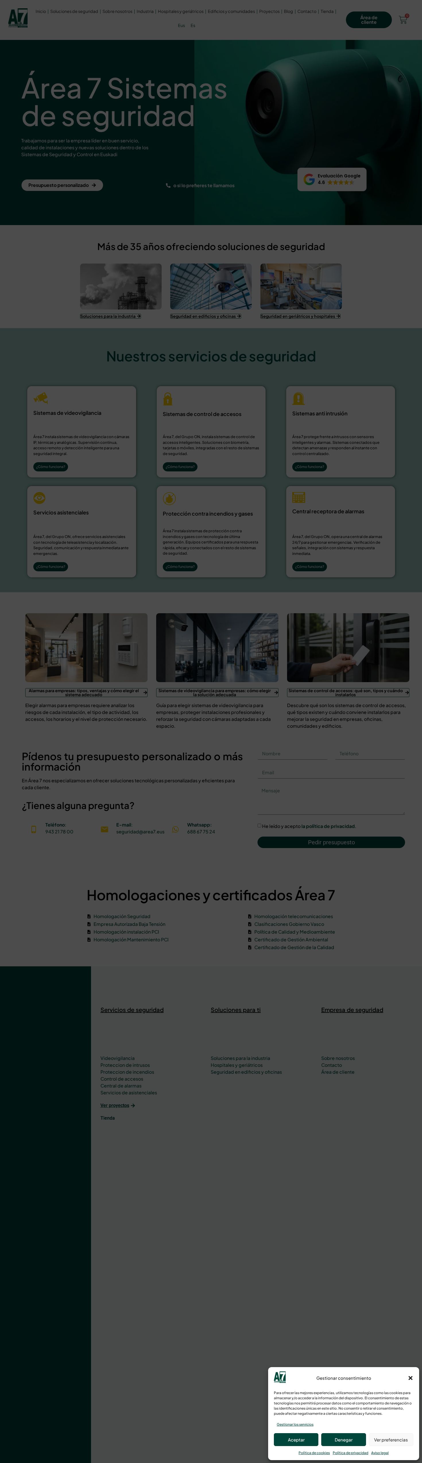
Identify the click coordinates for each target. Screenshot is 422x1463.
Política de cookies (314, 1453)
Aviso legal (380, 1453)
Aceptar (296, 1439)
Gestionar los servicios (295, 1424)
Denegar (344, 1439)
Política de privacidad (350, 1453)
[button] (410, 1378)
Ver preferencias (391, 1439)
